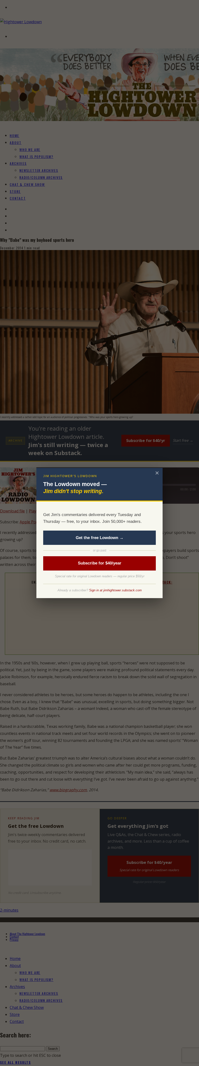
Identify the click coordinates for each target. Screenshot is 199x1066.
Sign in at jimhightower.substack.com (115, 590)
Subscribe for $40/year (99, 563)
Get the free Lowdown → (100, 537)
